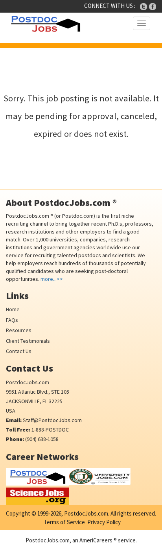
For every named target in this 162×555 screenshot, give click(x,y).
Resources (18, 330)
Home (13, 309)
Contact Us (18, 351)
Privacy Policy (104, 522)
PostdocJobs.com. (86, 513)
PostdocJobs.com (27, 382)
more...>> (51, 278)
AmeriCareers (95, 540)
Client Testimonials (28, 340)
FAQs (12, 319)
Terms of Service (64, 522)
